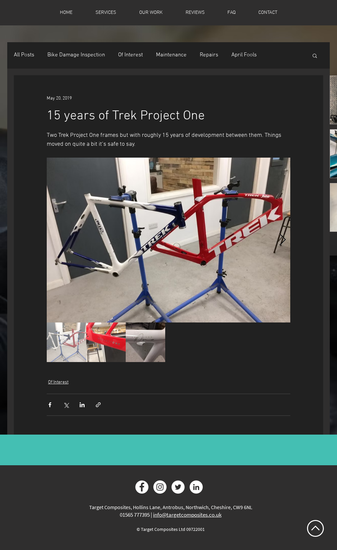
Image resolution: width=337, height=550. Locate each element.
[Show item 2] (106, 342)
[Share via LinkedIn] (82, 405)
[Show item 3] (145, 342)
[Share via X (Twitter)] (66, 405)
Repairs (209, 55)
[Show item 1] (66, 342)
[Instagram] (160, 487)
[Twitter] (178, 487)
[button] (315, 55)
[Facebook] (141, 487)
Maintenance (171, 55)
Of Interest (130, 55)
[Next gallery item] (282, 240)
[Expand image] (168, 240)
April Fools (244, 55)
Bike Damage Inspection (76, 55)
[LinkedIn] (196, 487)
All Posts (24, 55)
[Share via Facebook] (50, 405)
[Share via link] (98, 405)
